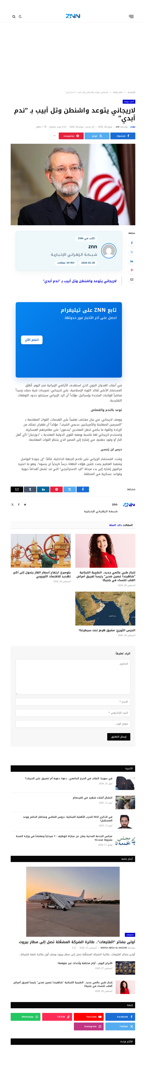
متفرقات (130, 935)
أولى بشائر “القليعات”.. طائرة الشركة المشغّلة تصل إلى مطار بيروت (77, 942)
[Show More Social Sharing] (54, 136)
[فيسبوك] (131, 242)
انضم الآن (32, 340)
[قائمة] (131, 16)
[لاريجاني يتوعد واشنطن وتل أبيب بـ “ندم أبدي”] (73, 184)
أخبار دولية (129, 101)
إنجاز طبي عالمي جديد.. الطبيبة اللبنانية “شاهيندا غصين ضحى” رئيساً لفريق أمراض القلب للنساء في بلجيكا (105, 576)
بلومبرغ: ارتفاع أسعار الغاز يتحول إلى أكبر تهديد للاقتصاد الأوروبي (42, 574)
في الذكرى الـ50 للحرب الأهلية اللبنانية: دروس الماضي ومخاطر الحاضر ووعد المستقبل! (67, 818)
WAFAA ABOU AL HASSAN (114, 948)
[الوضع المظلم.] (20, 16)
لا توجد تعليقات (56, 127)
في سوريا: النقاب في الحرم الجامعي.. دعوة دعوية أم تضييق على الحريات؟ (68, 778)
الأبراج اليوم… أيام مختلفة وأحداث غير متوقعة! (85, 963)
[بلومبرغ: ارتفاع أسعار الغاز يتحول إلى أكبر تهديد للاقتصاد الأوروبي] (41, 551)
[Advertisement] (73, 60)
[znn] (73, 16)
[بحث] (14, 16)
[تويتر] (131, 252)
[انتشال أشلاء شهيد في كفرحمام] (125, 802)
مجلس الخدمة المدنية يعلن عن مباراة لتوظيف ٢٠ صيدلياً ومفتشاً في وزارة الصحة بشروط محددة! (64, 838)
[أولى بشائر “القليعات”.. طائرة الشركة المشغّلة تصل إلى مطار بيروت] (73, 902)
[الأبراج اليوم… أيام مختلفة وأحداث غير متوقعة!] (125, 968)
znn (117, 127)
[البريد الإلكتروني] (131, 279)
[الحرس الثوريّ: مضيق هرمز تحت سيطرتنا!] (105, 609)
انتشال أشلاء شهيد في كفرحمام (92, 798)
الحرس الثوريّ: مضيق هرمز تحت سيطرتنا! (107, 630)
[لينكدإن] (131, 261)
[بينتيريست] (131, 270)
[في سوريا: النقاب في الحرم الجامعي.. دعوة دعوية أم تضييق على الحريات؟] (125, 783)
